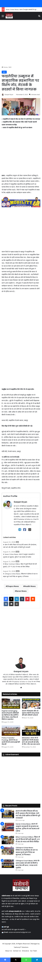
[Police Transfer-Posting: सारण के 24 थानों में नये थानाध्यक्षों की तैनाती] (11, 730)
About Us (8, 951)
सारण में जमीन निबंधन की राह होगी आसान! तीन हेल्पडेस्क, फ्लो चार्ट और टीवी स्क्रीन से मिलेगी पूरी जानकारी (20, 546)
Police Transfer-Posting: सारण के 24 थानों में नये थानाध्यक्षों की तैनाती (11, 741)
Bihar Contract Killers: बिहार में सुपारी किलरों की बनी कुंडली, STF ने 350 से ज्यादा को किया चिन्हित (20, 565)
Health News (30, 586)
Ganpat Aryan (9, 94)
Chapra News (13, 586)
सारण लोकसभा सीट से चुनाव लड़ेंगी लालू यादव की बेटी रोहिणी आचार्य (30, 713)
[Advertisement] (21, 43)
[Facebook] (25, 530)
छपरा (10, 67)
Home (5, 67)
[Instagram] (30, 530)
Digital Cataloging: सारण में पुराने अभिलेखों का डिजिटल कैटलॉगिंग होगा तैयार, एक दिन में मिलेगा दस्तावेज (10, 715)
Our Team (33, 951)
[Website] (20, 530)
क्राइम (17, 551)
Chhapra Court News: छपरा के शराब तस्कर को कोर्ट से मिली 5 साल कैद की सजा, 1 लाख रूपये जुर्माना (27, 864)
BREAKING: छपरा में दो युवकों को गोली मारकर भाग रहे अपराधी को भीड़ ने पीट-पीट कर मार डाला (31, 741)
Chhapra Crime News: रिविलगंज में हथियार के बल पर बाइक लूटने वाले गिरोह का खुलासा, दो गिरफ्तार (20, 575)
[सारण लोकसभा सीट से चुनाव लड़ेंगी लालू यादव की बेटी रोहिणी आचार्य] (31, 703)
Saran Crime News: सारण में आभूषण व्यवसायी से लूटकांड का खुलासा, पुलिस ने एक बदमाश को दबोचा (18, 555)
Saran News (21, 591)
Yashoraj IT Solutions (21, 947)
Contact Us (17, 951)
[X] (11, 599)
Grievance (25, 951)
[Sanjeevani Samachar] (9, 15)
